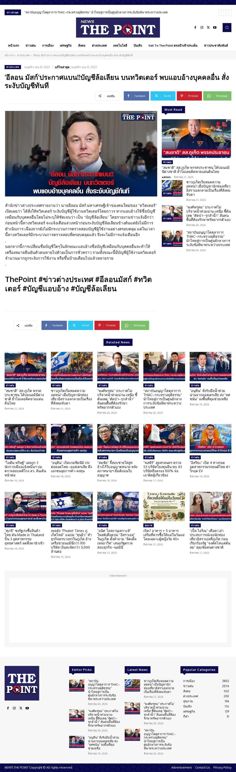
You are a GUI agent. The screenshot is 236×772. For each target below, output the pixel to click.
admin (166, 177)
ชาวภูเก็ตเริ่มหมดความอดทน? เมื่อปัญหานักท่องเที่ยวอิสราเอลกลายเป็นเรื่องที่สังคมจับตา (208, 188)
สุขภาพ (148, 525)
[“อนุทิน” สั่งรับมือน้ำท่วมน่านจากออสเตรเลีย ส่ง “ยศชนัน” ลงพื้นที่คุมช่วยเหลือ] (210, 366)
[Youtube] (215, 27)
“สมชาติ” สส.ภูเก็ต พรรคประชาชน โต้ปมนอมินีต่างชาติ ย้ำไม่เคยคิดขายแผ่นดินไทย (196, 169)
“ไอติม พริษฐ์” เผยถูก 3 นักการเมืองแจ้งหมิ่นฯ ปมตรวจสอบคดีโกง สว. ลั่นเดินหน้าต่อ (25, 468)
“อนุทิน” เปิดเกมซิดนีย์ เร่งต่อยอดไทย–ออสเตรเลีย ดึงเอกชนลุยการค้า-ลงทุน (71, 466)
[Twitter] (208, 27)
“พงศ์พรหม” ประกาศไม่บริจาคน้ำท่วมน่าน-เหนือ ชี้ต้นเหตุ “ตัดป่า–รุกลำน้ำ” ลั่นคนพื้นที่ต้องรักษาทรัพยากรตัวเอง (208, 213)
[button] (227, 27)
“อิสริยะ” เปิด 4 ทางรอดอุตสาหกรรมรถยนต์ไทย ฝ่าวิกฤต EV (210, 466)
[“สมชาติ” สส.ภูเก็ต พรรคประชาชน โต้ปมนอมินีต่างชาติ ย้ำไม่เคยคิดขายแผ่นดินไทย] (196, 138)
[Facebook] (195, 27)
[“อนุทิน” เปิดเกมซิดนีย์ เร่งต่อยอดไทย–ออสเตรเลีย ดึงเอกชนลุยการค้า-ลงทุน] (72, 438)
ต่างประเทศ (23, 55)
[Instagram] (202, 27)
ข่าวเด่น (167, 162)
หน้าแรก (9, 55)
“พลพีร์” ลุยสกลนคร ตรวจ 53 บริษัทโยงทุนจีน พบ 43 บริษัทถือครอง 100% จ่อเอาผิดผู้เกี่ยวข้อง (162, 468)
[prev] (221, 12)
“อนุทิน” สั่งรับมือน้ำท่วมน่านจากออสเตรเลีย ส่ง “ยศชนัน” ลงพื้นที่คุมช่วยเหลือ (210, 395)
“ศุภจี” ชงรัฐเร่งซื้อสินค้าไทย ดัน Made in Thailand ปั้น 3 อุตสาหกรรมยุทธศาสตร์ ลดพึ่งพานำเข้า (24, 537)
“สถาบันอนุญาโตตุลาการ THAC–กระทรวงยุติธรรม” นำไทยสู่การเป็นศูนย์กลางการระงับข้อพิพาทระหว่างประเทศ (96, 12)
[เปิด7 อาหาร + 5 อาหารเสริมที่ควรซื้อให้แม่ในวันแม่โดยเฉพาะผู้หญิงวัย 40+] (164, 506)
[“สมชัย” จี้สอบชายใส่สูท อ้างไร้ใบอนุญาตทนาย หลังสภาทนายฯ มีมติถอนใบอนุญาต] (118, 438)
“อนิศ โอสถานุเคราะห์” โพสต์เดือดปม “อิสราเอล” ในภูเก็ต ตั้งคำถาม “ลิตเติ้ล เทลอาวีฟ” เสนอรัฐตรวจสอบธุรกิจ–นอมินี (116, 539)
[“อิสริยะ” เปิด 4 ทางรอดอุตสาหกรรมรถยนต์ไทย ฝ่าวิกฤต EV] (210, 438)
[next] (228, 12)
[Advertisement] (118, 610)
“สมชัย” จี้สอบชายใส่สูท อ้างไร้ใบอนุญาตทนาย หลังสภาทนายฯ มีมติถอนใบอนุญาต (117, 468)
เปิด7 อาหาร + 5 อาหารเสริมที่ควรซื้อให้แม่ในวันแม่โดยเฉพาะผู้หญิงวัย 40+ (164, 535)
